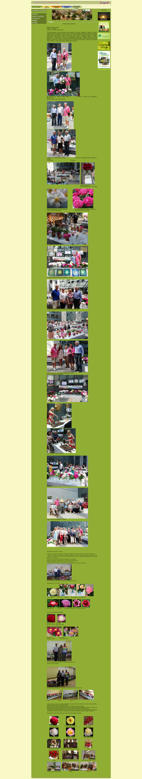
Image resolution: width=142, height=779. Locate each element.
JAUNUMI (35, 14)
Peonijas (34, 20)
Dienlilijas (35, 22)
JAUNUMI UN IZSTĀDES (66, 7)
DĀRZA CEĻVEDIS (36, 7)
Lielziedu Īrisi (35, 18)
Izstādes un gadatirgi (38, 16)
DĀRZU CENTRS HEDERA (56, 7)
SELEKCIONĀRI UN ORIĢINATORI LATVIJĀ (76, 7)
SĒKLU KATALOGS (46, 7)
